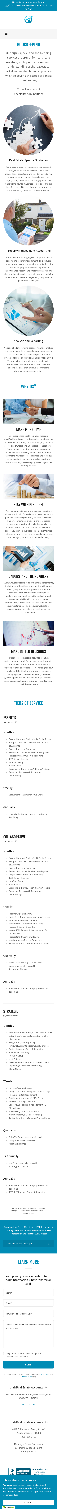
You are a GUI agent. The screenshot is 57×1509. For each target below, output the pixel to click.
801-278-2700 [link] (28, 1404)
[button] (6, 33)
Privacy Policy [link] (45, 1374)
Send (28, 1364)
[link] (28, 19)
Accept (28, 1502)
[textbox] (28, 1292)
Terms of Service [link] (26, 1377)
